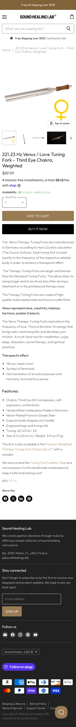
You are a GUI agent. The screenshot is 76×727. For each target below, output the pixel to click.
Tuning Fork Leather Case (48, 463)
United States (18, 652)
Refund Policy (38, 703)
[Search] (68, 28)
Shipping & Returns (13, 703)
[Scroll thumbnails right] (70, 138)
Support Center (36, 708)
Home (6, 50)
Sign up (11, 611)
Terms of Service (12, 708)
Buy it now (38, 229)
